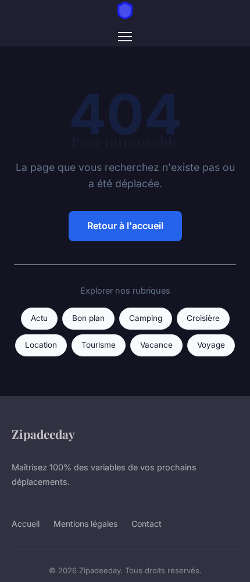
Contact (146, 524)
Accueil (26, 524)
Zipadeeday (43, 434)
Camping (145, 318)
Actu (39, 318)
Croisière (203, 318)
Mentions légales (85, 524)
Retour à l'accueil (125, 225)
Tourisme (98, 344)
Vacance (156, 344)
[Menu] (125, 36)
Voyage (211, 344)
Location (41, 344)
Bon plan (88, 318)
